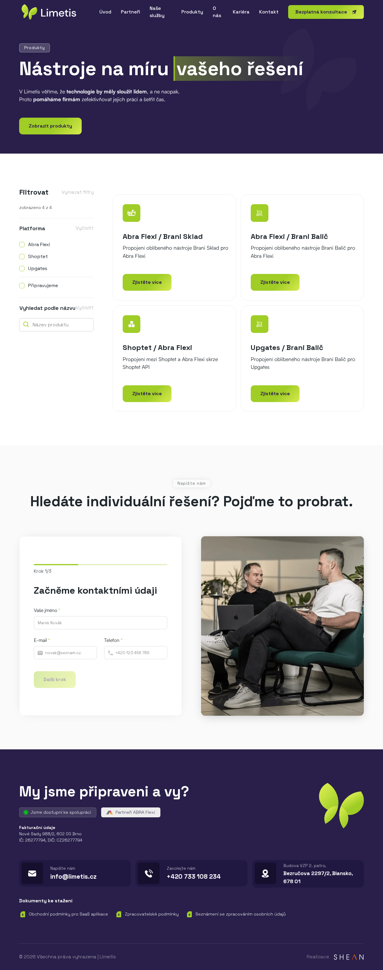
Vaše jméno (47, 610)
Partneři (130, 12)
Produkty (192, 12)
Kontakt (269, 12)
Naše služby (157, 12)
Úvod (105, 12)
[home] (54, 12)
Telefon (113, 640)
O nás (217, 12)
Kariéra (241, 12)
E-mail (42, 640)
